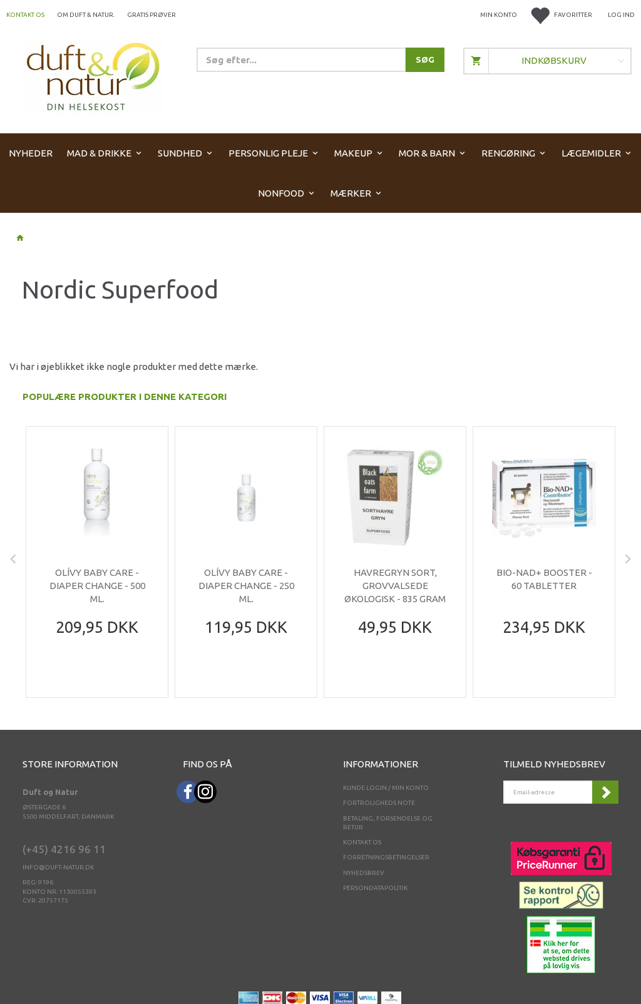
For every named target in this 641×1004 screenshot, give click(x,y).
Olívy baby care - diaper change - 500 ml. (97, 586)
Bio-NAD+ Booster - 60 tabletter (544, 579)
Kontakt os (25, 14)
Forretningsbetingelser (386, 857)
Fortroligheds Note (379, 802)
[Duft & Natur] (93, 76)
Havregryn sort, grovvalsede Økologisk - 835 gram (395, 586)
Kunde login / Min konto (386, 787)
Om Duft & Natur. (86, 14)
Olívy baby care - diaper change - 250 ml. (246, 586)
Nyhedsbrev (363, 872)
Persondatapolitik (375, 887)
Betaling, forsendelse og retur (388, 823)
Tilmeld (605, 792)
